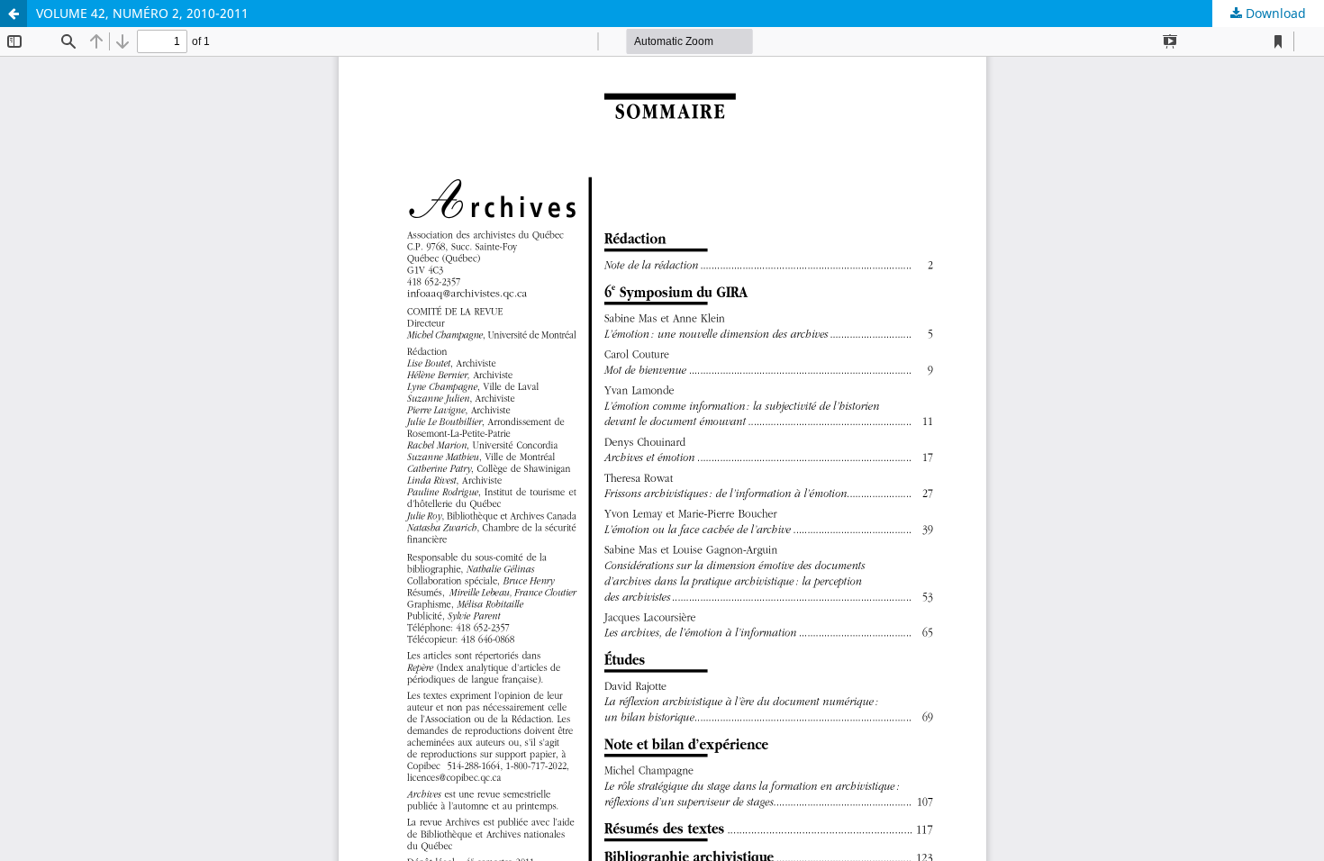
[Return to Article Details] (13, 13)
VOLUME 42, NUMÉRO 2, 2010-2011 (142, 13)
